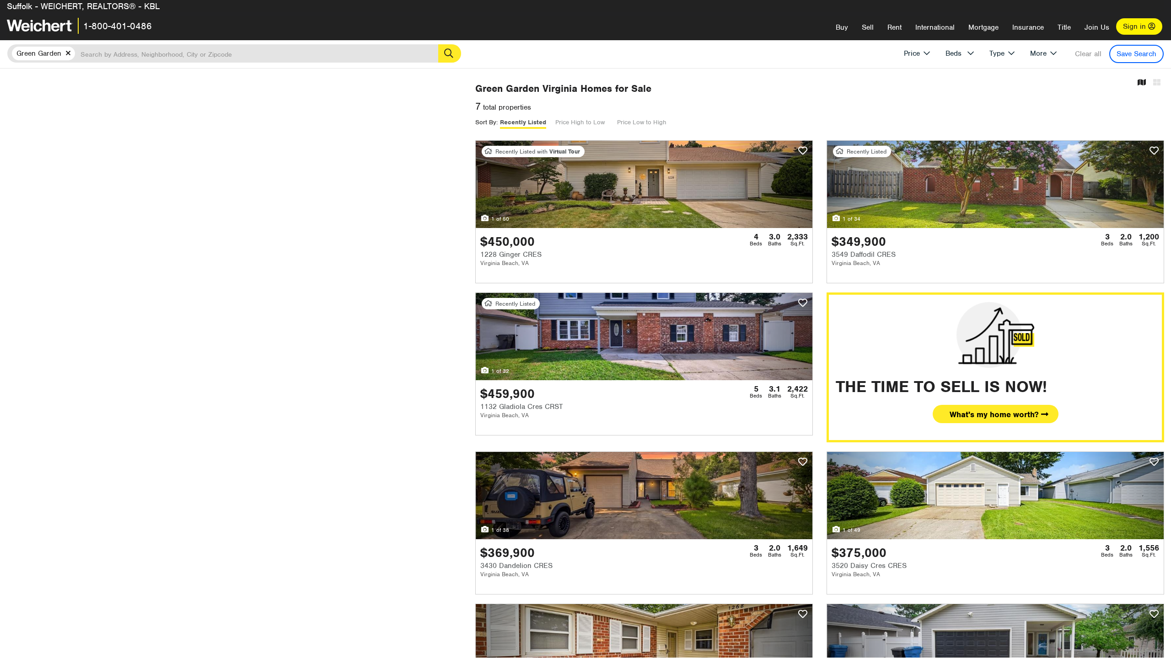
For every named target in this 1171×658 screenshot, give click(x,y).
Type (996, 53)
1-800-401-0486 (117, 26)
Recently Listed (523, 122)
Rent (894, 27)
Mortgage (983, 27)
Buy (842, 27)
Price (912, 53)
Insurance (1028, 27)
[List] (1157, 83)
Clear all (1088, 53)
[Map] (1142, 83)
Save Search (1136, 53)
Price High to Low (580, 122)
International (935, 27)
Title (1064, 27)
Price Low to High (641, 122)
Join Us (1097, 27)
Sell (868, 27)
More (1038, 53)
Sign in (1135, 26)
